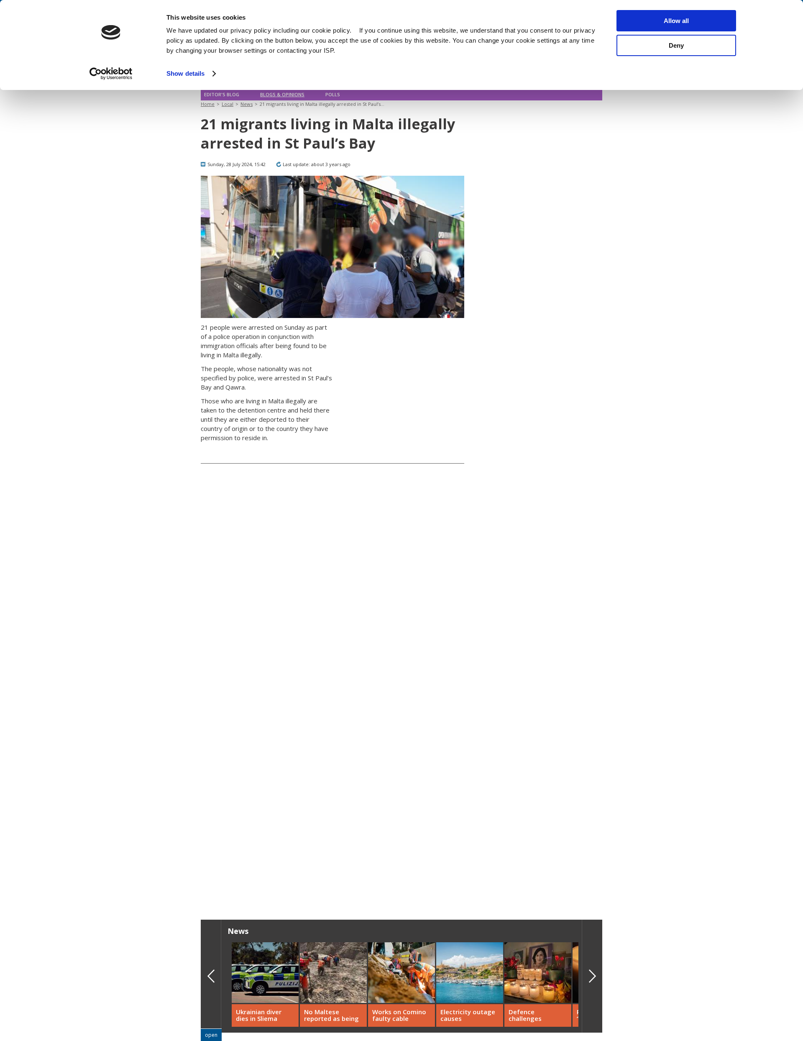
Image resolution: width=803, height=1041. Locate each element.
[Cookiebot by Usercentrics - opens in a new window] (111, 73)
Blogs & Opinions (282, 94)
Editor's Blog (221, 94)
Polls (332, 94)
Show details (185, 73)
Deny (676, 45)
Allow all (676, 20)
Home (208, 104)
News (246, 104)
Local (227, 104)
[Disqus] (332, 772)
